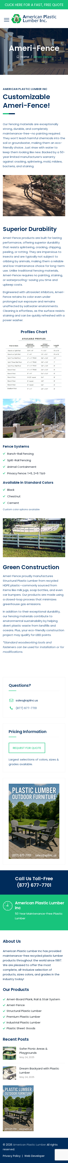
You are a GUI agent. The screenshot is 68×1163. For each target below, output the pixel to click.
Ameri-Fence (16, 1005)
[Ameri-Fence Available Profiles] (34, 363)
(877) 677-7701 (34, 885)
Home (24, 57)
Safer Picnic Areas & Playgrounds (33, 1051)
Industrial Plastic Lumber (23, 1022)
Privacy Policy (12, 1156)
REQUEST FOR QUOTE (27, 748)
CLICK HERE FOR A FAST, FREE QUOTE (34, 4)
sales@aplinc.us (27, 700)
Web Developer (34, 1156)
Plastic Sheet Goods (21, 1028)
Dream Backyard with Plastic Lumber (39, 1070)
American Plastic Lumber (29, 1145)
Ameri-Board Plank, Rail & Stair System (33, 999)
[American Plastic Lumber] (34, 18)
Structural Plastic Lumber (24, 1011)
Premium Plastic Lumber (23, 1017)
